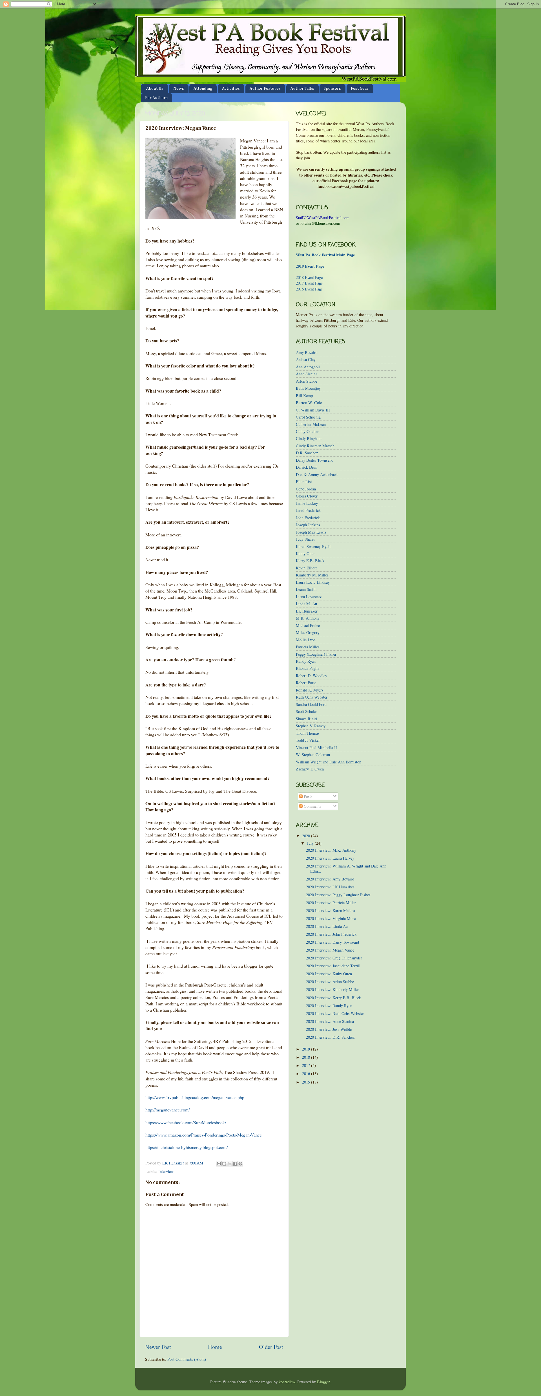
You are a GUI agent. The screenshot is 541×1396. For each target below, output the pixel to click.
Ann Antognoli (308, 366)
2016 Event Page (309, 289)
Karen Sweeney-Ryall (313, 546)
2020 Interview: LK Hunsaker (330, 886)
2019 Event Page (310, 266)
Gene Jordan (306, 489)
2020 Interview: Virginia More (331, 918)
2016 (306, 1073)
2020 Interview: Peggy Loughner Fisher (338, 894)
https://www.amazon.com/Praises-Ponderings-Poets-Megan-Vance (203, 1135)
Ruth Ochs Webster (311, 697)
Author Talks (302, 88)
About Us (154, 88)
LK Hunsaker (307, 611)
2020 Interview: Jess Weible (329, 1029)
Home (215, 1347)
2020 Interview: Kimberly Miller (332, 989)
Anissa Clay (306, 359)
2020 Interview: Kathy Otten (329, 973)
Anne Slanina (306, 373)
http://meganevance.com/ (167, 1110)
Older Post (271, 1347)
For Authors (156, 98)
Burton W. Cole (309, 402)
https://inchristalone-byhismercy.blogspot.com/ (186, 1147)
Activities (231, 88)
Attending (203, 88)
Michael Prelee (308, 625)
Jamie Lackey (307, 503)
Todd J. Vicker (308, 740)
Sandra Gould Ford (311, 704)
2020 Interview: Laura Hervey (330, 858)
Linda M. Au (306, 603)
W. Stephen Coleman (313, 754)
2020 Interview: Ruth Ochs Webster (335, 1013)
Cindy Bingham (309, 438)
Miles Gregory (308, 632)
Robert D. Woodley (311, 675)
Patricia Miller (307, 646)
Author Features (265, 88)
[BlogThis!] (224, 1163)
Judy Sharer (305, 539)
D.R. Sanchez (307, 452)
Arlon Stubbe (306, 381)
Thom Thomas (308, 733)
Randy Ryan (306, 661)
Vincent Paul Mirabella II (316, 747)
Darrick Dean (306, 467)
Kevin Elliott (306, 568)
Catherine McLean (311, 424)
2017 (306, 1065)
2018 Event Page (309, 277)
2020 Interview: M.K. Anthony (331, 850)
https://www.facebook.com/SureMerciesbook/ (185, 1122)
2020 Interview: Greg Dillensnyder (334, 958)
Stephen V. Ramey (310, 725)
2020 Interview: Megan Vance (330, 950)
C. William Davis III (313, 410)
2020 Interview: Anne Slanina (330, 1021)
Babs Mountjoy (308, 388)
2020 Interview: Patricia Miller (331, 902)
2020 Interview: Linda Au (327, 926)
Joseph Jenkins (308, 524)
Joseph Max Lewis (311, 532)
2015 (306, 1082)
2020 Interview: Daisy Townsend (332, 942)
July (311, 843)
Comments (312, 806)
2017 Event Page (309, 283)
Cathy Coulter (307, 431)
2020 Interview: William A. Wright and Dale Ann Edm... (346, 868)
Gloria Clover (307, 496)
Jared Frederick (308, 510)
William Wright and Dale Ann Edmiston (328, 762)
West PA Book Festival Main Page (325, 255)
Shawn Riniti (306, 718)
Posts (307, 796)
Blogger (323, 1381)
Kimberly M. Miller (312, 575)
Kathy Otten (305, 553)
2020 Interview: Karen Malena (330, 910)
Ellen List (304, 481)
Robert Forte (306, 682)
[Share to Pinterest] (240, 1163)
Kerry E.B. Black (310, 560)
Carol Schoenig (308, 417)
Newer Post (158, 1347)
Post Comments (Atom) (186, 1359)
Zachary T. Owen (310, 769)
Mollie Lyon (306, 639)
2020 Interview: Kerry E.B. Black (333, 997)
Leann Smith (306, 589)
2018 (306, 1057)
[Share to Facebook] (235, 1163)
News (178, 88)
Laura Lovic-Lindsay (313, 582)
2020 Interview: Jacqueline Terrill (333, 965)
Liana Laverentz (309, 596)
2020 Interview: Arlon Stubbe (330, 981)
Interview (166, 1171)
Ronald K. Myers (309, 690)
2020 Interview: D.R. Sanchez (330, 1037)
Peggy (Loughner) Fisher (316, 654)
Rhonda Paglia (307, 668)
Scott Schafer (306, 711)
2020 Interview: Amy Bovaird (330, 879)
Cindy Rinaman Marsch (315, 445)
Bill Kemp (304, 395)
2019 (306, 1049)
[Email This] (219, 1163)
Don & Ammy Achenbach (317, 474)
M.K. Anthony (308, 618)
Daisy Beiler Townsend (314, 460)
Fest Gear (360, 88)
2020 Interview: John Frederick (331, 934)
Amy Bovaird (307, 352)
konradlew (287, 1381)
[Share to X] (229, 1163)
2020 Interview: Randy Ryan (329, 1005)
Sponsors (332, 88)
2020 (306, 835)
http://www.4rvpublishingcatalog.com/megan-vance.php (194, 1097)
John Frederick (308, 517)
